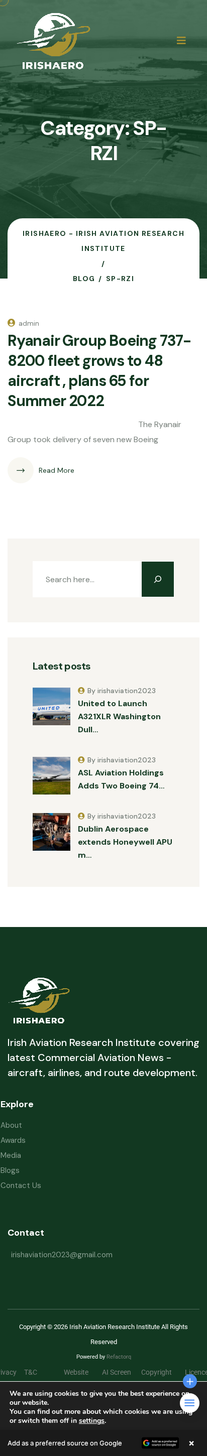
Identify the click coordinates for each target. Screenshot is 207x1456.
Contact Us (21, 1185)
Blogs (10, 1170)
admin (29, 323)
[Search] (158, 579)
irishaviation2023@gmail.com (62, 1255)
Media (11, 1155)
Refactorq (119, 1357)
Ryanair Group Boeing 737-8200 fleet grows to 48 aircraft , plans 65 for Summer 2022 (99, 371)
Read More (56, 470)
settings (92, 1420)
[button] (103, 1443)
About (11, 1125)
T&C (38, 1372)
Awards (13, 1140)
